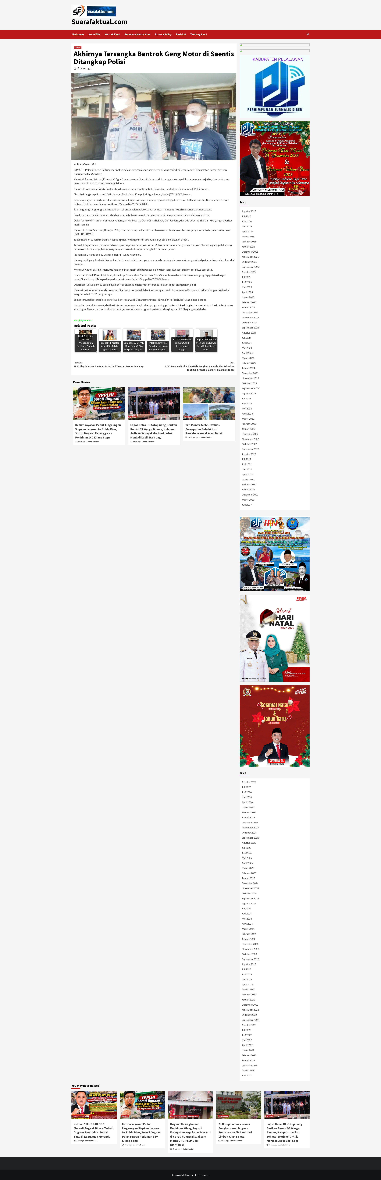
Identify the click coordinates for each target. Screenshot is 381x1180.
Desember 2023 (250, 373)
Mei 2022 (247, 469)
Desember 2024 (250, 312)
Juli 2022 (246, 459)
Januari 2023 (248, 428)
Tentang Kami (198, 34)
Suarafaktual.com (99, 21)
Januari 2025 (248, 307)
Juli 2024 (246, 337)
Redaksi (181, 34)
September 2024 (250, 327)
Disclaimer (77, 34)
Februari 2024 (249, 363)
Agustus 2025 (249, 271)
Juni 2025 (247, 282)
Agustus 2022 (249, 454)
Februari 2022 (249, 484)
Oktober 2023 (249, 383)
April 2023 (247, 413)
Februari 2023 (249, 423)
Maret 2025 (248, 297)
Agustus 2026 (249, 211)
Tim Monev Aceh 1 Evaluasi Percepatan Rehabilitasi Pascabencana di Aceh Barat (203, 429)
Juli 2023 (246, 398)
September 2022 (250, 449)
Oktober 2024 (249, 322)
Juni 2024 (247, 342)
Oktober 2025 (249, 261)
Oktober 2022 (249, 444)
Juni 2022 (247, 464)
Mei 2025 (247, 287)
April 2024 (247, 352)
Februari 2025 (249, 302)
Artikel (78, 48)
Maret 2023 (248, 418)
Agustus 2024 (249, 332)
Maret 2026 (248, 236)
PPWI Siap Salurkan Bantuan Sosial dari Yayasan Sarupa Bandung (108, 364)
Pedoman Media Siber (138, 34)
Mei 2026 (247, 226)
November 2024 (250, 317)
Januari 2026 (248, 246)
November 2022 (250, 438)
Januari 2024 (248, 368)
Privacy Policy (163, 34)
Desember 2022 (250, 433)
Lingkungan (79, 1116)
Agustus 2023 (249, 393)
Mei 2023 (247, 408)
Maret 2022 (248, 479)
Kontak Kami (112, 34)
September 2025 (250, 266)
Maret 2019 (248, 499)
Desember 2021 (250, 494)
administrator (92, 441)
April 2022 (247, 474)
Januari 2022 (248, 489)
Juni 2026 (247, 221)
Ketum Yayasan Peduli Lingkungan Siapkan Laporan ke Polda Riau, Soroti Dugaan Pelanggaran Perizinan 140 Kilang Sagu (141, 1132)
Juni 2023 (247, 403)
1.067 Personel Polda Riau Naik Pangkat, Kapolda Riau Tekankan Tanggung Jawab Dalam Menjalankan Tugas (199, 366)
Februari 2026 (249, 241)
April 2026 (247, 231)
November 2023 (250, 378)
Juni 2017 (247, 504)
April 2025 (247, 292)
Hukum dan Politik (178, 1116)
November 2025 (250, 256)
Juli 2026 (246, 216)
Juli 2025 (246, 277)
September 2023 (250, 388)
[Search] (308, 34)
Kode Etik (94, 34)
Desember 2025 (250, 251)
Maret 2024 (248, 357)
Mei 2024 (247, 347)
